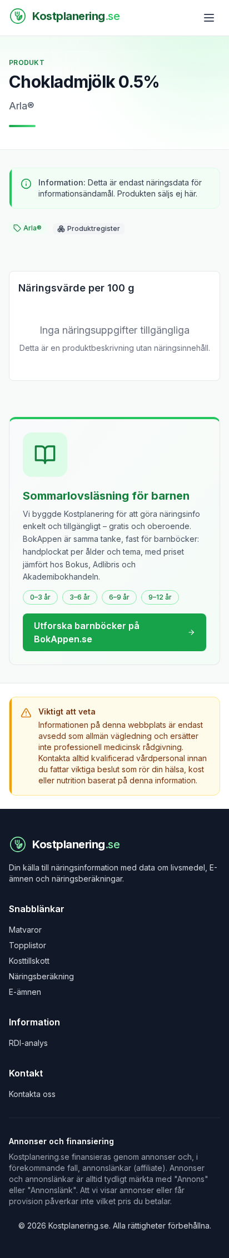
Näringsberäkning (41, 976)
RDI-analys (28, 1043)
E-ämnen (25, 992)
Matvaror (25, 929)
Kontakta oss (32, 1094)
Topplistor (27, 945)
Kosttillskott (29, 960)
